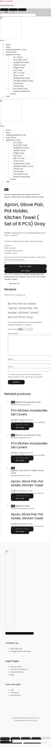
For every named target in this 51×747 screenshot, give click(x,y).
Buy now (25, 271)
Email (11, 367)
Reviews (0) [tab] (14, 283)
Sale (8, 96)
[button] (25, 40)
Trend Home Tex (7, 5)
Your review (13, 333)
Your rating (13, 329)
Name (11, 359)
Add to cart (25, 266)
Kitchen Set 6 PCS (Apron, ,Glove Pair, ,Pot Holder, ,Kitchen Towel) (24, 195)
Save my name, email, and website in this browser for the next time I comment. (25, 375)
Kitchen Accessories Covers (20, 92)
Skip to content (6, 1)
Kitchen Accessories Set (14, 194)
